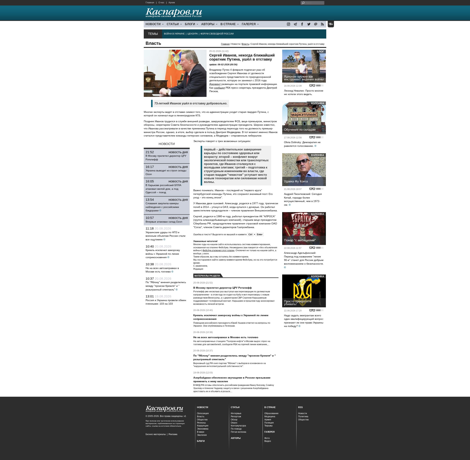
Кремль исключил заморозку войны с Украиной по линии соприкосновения (163, 254)
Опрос (234, 422)
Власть (245, 44)
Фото (267, 438)
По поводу (236, 429)
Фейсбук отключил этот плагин (218, 250)
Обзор (234, 419)
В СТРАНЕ (228, 24)
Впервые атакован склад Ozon (164, 221)
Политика (303, 416)
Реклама (173, 434)
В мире (200, 432)
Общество (202, 419)
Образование (271, 413)
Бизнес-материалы (156, 434)
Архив (172, 2)
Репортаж (236, 416)
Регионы (201, 422)
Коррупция (202, 425)
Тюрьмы (268, 425)
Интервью (236, 413)
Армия (267, 419)
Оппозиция (203, 413)
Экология (202, 435)
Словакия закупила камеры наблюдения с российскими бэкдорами (162, 207)
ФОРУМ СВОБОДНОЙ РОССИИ (217, 33)
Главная (150, 2)
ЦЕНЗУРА (192, 33)
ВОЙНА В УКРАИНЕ (174, 33)
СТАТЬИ (173, 24)
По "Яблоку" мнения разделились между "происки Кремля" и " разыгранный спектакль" (166, 286)
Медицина (269, 416)
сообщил (219, 87)
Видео (267, 441)
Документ (215, 84)
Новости (302, 413)
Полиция (269, 422)
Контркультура (238, 425)
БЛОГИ (190, 24)
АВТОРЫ (207, 24)
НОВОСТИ (153, 24)
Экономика (202, 429)
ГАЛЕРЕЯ (249, 24)
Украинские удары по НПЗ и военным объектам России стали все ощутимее (165, 236)
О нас (161, 2)
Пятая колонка (238, 432)
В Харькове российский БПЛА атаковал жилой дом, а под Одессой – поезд (163, 189)
